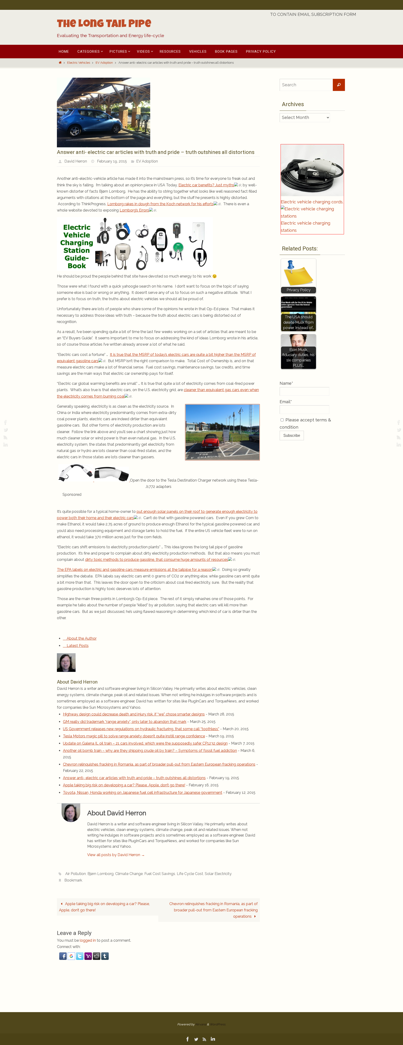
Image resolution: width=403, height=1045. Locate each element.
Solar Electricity (218, 873)
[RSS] (5, 437)
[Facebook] (5, 422)
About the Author (81, 638)
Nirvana (200, 1024)
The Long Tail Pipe (104, 25)
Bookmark (73, 880)
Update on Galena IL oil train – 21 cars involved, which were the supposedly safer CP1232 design (145, 743)
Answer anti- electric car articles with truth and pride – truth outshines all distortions (134, 778)
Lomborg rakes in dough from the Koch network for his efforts (160, 204)
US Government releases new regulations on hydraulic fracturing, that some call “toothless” (141, 729)
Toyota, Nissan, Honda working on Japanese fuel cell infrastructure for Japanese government (142, 792)
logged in (88, 940)
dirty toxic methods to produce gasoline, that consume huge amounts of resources (156, 559)
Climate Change (129, 873)
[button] (63, 958)
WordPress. (218, 1024)
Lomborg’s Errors (134, 210)
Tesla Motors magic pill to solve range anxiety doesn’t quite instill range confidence (134, 736)
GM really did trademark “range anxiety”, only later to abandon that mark (124, 721)
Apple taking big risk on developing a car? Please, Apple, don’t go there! (124, 785)
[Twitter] (5, 429)
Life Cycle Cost (190, 873)
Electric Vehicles (78, 62)
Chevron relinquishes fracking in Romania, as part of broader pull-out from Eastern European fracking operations (159, 764)
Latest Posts (77, 645)
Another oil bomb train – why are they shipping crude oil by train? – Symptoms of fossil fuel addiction (150, 750)
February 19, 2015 (112, 161)
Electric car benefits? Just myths (206, 185)
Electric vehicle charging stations (305, 227)
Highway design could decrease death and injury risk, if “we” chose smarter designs (134, 714)
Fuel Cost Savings (159, 873)
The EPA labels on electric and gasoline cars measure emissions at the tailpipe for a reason (134, 569)
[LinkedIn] (5, 444)
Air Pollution (75, 873)
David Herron (75, 161)
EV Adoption (104, 62)
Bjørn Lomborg (100, 873)
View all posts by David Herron (116, 855)
